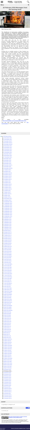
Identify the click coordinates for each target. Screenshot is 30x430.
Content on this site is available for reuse (18, 428)
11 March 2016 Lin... (8, 356)
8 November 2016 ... (8, 161)
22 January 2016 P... (8, 396)
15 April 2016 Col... (7, 326)
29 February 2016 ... (8, 369)
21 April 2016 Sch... (8, 318)
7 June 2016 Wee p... (8, 283)
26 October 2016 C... (8, 177)
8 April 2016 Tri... (7, 334)
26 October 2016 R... (8, 176)
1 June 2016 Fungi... (8, 288)
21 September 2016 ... (8, 209)
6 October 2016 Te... (8, 193)
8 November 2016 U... (8, 165)
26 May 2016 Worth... (8, 294)
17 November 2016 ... (8, 157)
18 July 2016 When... (8, 256)
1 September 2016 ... (8, 228)
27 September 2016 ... (8, 203)
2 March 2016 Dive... (8, 367)
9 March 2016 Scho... (8, 359)
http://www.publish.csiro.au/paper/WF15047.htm (14, 120)
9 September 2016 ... (8, 217)
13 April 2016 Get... (7, 329)
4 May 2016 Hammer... (8, 310)
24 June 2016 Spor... (8, 267)
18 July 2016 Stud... (8, 257)
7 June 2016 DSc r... (8, 284)
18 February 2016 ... (8, 375)
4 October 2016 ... (7, 195)
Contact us (28, 428)
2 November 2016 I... (8, 153)
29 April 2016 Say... (8, 312)
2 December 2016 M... (8, 144)
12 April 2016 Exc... (8, 331)
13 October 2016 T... (8, 185)
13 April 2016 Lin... (7, 327)
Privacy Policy (2, 428)
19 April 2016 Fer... (7, 324)
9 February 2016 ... (7, 387)
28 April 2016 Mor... (8, 313)
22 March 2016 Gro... (8, 348)
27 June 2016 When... (8, 264)
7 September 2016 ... (8, 222)
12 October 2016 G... (8, 189)
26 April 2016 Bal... (7, 315)
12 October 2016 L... (8, 187)
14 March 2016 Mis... (8, 353)
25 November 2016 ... (8, 145)
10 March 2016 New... (8, 358)
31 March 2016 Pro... (8, 342)
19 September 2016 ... (8, 213)
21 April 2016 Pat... (7, 316)
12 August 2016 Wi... (8, 240)
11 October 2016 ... (7, 190)
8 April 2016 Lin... (7, 332)
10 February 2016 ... (8, 383)
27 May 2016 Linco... (8, 289)
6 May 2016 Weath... (8, 307)
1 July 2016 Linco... (8, 262)
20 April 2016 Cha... (8, 321)
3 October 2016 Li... (8, 197)
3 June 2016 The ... (8, 286)
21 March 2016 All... (8, 350)
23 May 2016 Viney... (8, 299)
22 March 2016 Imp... (8, 347)
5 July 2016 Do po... (8, 259)
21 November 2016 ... (8, 152)
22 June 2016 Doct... (8, 270)
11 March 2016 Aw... (8, 355)
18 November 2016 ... (8, 155)
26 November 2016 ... (8, 198)
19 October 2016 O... (8, 184)
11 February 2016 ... (8, 382)
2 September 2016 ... (8, 227)
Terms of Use (2, 429)
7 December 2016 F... (8, 141)
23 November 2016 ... (8, 147)
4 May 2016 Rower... (8, 308)
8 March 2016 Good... (8, 364)
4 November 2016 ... (8, 166)
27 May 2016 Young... (8, 291)
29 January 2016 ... (8, 393)
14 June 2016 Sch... (8, 280)
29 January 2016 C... (8, 395)
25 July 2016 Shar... (8, 249)
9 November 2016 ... (8, 158)
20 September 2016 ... (8, 211)
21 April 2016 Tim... (8, 320)
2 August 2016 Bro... (8, 248)
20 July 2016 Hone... (8, 251)
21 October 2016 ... (7, 181)
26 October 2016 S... (8, 174)
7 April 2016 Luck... (7, 335)
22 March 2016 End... (8, 345)
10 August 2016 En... (8, 243)
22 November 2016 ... (8, 149)
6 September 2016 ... (8, 224)
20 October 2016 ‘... (8, 182)
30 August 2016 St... (8, 238)
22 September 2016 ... (8, 206)
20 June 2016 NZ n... (8, 272)
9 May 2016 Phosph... (8, 305)
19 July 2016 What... (8, 254)
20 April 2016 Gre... (8, 323)
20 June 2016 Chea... (8, 273)
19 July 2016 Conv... (8, 252)
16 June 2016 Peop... (8, 276)
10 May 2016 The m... (8, 302)
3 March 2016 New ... (8, 366)
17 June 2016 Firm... (8, 275)
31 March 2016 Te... (8, 340)
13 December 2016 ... (8, 137)
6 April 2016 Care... (8, 337)
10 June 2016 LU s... (8, 281)
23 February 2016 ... (8, 372)
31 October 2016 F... (8, 200)
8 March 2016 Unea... (8, 363)
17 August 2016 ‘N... (8, 235)
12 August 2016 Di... (8, 241)
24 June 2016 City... (8, 265)
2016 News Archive (7, 136)
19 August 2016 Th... (8, 232)
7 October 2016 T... (7, 192)
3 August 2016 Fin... (8, 244)
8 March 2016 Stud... (8, 361)
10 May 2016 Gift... (7, 304)
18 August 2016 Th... (8, 233)
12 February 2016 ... (8, 380)
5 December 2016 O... (8, 142)
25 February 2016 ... (8, 371)
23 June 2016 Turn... (8, 268)
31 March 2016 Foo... (8, 339)
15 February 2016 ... (8, 379)
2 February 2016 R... (8, 388)
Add (27, 407)
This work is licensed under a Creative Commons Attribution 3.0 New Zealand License (18, 417)
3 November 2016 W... (8, 168)
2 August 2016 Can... (8, 246)
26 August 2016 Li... (8, 230)
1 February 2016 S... (8, 390)
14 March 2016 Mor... (8, 351)
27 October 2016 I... (8, 169)
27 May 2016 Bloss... (8, 292)
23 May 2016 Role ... (8, 297)
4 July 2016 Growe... (8, 260)
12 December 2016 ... (8, 139)
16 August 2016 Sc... (8, 236)
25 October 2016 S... (8, 179)
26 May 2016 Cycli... (8, 296)
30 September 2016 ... (8, 201)
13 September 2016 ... (8, 216)
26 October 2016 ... (7, 171)
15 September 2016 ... (8, 208)
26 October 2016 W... (8, 173)
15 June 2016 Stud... (8, 278)
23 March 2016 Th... (8, 343)
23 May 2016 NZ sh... (8, 300)
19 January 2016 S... (8, 398)
